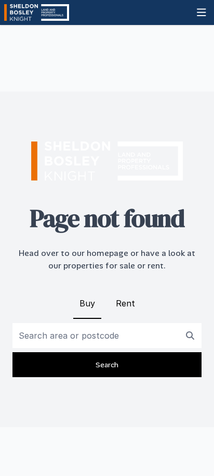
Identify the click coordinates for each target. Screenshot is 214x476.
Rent (125, 303)
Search (107, 364)
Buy (87, 303)
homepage (107, 253)
